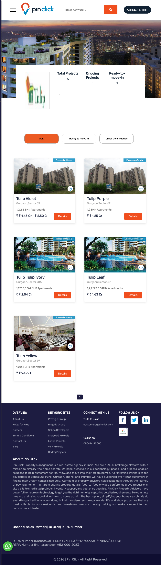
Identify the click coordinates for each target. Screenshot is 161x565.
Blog (15, 446)
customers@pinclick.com (98, 424)
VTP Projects (55, 446)
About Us (18, 419)
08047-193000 (92, 443)
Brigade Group (56, 424)
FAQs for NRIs (21, 424)
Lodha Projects (57, 441)
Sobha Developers (58, 430)
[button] (13, 10)
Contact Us (19, 441)
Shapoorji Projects (58, 435)
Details (62, 216)
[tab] (41, 139)
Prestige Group (57, 419)
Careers (17, 430)
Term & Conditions (24, 435)
